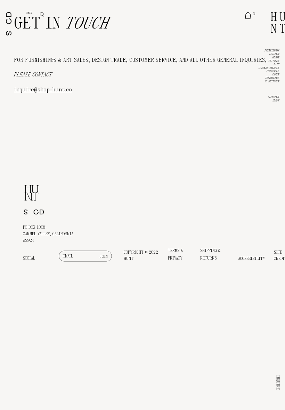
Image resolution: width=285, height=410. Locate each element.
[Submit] (104, 256)
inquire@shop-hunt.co (43, 89)
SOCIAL (29, 258)
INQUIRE (278, 382)
